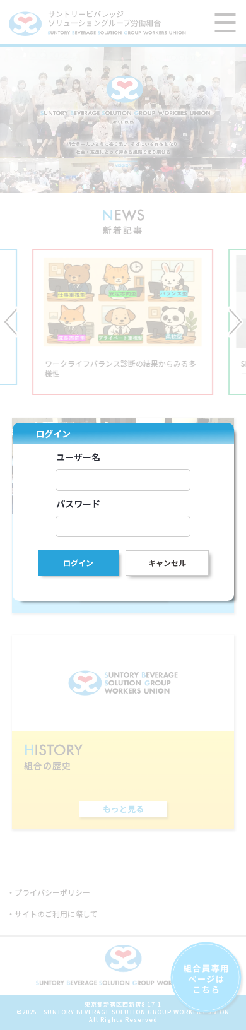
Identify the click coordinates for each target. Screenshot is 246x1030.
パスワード (78, 503)
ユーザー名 (78, 457)
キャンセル (167, 562)
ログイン (78, 562)
